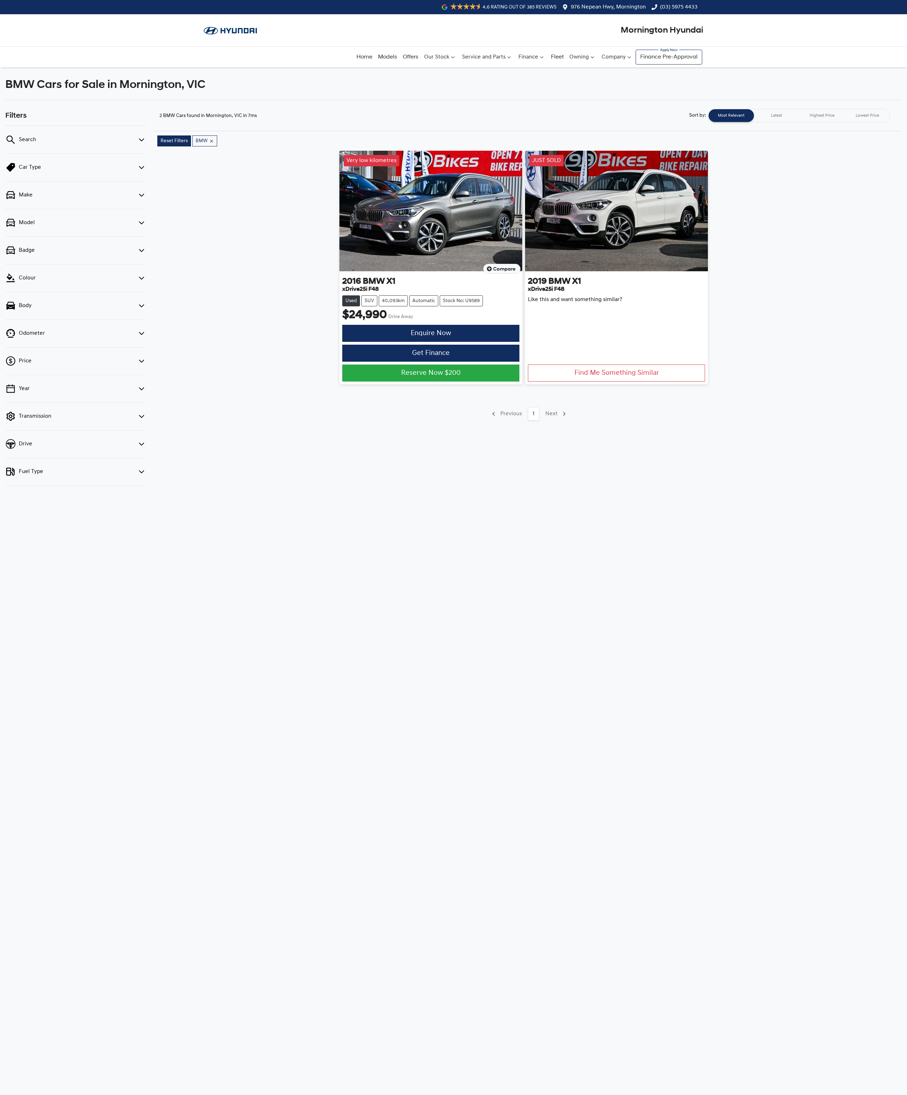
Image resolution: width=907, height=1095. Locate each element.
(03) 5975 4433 (679, 7)
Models (387, 57)
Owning (579, 57)
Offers (410, 57)
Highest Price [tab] (822, 115)
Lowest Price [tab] (867, 115)
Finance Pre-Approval (669, 57)
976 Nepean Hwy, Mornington (608, 7)
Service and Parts (484, 57)
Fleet (557, 57)
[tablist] (799, 115)
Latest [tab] (776, 115)
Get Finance (431, 353)
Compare (504, 269)
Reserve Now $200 (431, 373)
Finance (528, 57)
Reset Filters (174, 141)
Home (364, 57)
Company (614, 57)
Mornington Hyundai (662, 30)
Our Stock (436, 57)
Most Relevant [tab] (731, 115)
